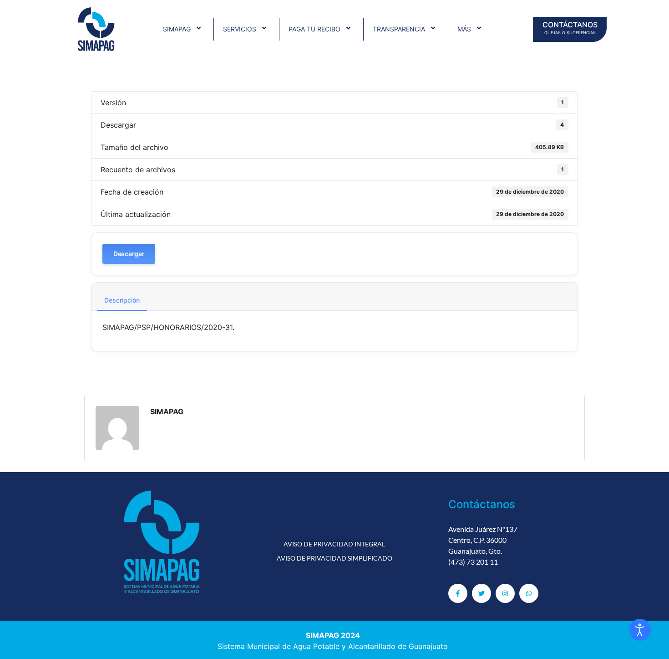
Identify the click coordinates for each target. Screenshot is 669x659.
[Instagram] (505, 593)
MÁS (464, 29)
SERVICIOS (239, 29)
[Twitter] (481, 593)
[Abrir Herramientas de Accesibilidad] (640, 630)
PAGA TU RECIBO (314, 29)
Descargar (128, 253)
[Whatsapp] (528, 593)
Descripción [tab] (122, 300)
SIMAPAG (177, 29)
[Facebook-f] (457, 593)
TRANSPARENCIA (399, 29)
